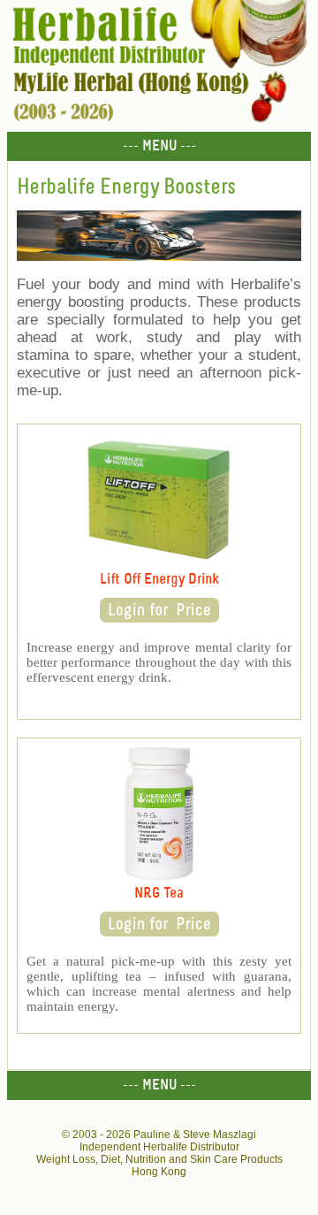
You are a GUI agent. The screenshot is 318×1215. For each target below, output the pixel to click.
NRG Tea (159, 893)
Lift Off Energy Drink (159, 579)
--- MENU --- (159, 146)
